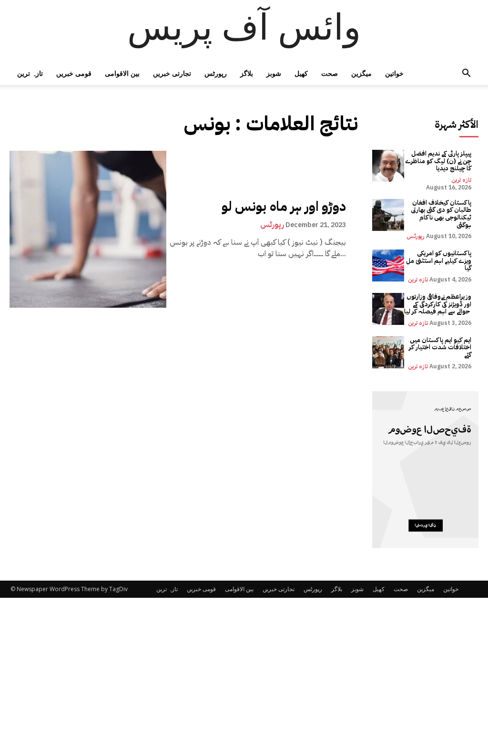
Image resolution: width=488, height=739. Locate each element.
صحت (329, 73)
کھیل (301, 73)
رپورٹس (215, 73)
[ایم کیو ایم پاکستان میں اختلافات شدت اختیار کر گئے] (388, 352)
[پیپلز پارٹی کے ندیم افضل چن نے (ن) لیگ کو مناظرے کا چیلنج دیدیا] (388, 166)
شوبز (273, 73)
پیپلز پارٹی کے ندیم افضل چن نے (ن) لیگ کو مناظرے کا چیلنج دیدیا (438, 161)
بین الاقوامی (122, 73)
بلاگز (246, 73)
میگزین (361, 73)
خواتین (394, 73)
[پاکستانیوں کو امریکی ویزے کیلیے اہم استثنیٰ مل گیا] (388, 265)
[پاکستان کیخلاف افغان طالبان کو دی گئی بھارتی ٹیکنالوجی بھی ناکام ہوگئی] (388, 215)
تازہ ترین (30, 73)
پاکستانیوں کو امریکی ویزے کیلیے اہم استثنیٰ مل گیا (438, 260)
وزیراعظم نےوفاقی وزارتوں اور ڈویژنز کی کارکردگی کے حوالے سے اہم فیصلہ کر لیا (437, 304)
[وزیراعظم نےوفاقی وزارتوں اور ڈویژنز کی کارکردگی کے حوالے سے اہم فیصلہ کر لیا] (388, 309)
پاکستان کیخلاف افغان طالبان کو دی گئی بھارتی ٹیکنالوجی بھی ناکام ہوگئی (441, 213)
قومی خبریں (74, 73)
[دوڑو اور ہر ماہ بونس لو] (88, 229)
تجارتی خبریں (172, 73)
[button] (466, 74)
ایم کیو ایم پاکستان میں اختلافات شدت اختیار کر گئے (440, 347)
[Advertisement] (244, 668)
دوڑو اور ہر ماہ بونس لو (284, 207)
